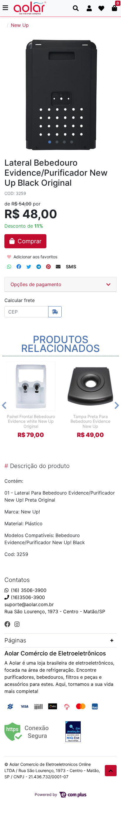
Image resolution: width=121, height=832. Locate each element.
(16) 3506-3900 (28, 590)
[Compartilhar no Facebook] (19, 266)
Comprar (33, 445)
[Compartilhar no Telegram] (38, 266)
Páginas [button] (15, 640)
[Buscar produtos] (75, 8)
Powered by (46, 794)
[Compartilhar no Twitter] (29, 266)
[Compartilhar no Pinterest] (48, 266)
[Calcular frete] (55, 311)
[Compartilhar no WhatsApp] (9, 266)
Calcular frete (19, 300)
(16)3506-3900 (28, 597)
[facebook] (8, 624)
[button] (89, 8)
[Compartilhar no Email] (58, 266)
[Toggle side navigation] (6, 8)
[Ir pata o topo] (111, 770)
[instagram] (17, 624)
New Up (20, 25)
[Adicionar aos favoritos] (13, 365)
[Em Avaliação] (73, 731)
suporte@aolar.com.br (29, 604)
